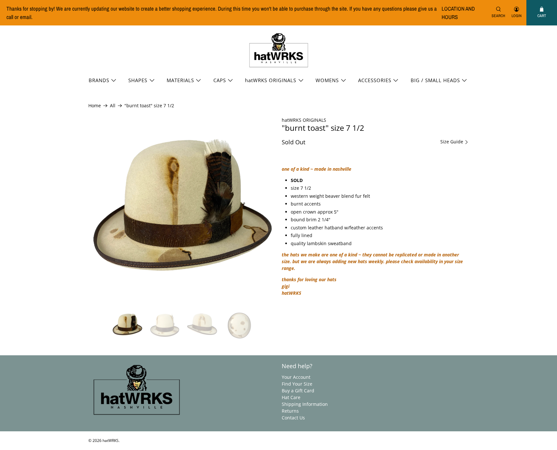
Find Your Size (297, 384)
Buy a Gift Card (298, 391)
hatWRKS (111, 440)
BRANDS (99, 80)
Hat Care (291, 397)
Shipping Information (305, 404)
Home (94, 105)
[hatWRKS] (279, 50)
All (112, 105)
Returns (290, 411)
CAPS (219, 80)
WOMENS (327, 80)
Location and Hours (458, 13)
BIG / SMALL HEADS (435, 80)
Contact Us (293, 418)
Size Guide (452, 142)
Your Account (296, 377)
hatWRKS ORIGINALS (270, 80)
